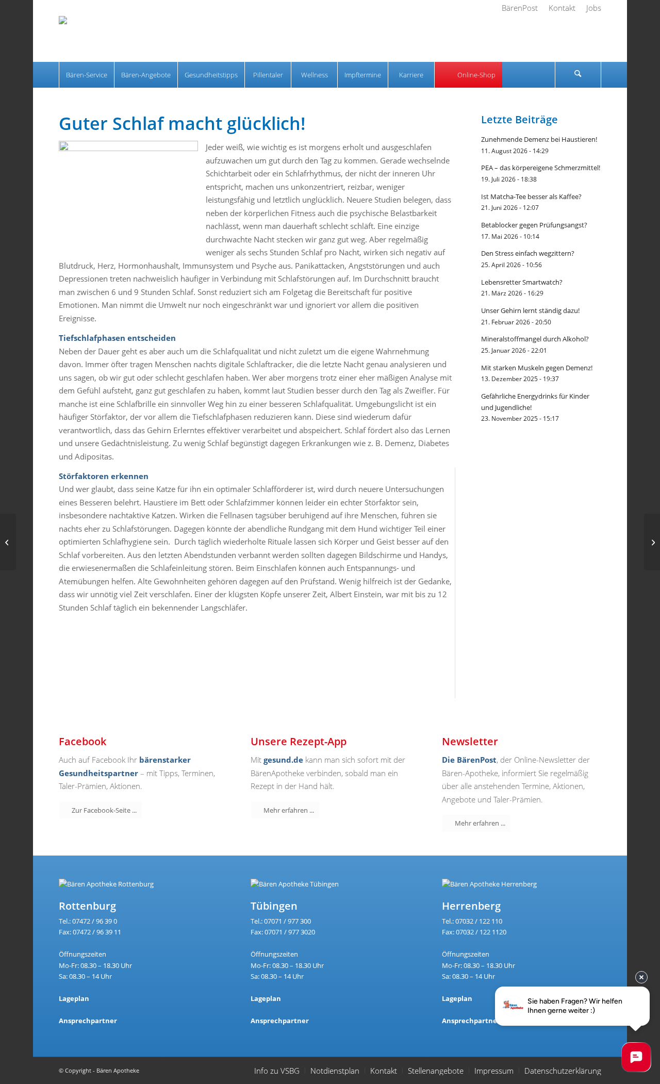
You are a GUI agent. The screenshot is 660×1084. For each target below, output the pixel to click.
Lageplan (74, 998)
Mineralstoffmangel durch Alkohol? (535, 338)
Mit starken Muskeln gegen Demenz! (536, 367)
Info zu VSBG (277, 1070)
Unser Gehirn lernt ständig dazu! (530, 310)
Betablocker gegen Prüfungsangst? (534, 224)
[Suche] (578, 75)
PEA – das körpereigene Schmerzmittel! (540, 167)
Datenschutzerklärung (562, 1070)
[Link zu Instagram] (575, 38)
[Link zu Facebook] (557, 38)
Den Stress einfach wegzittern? (527, 253)
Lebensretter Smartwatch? (522, 282)
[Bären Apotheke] (90, 38)
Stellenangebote (436, 1070)
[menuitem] (520, 7)
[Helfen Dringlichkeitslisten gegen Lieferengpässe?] (8, 542)
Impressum (494, 1070)
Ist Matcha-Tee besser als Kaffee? (531, 196)
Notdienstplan (334, 1070)
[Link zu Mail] (593, 38)
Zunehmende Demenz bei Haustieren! (539, 139)
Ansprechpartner (88, 1020)
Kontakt (383, 1070)
